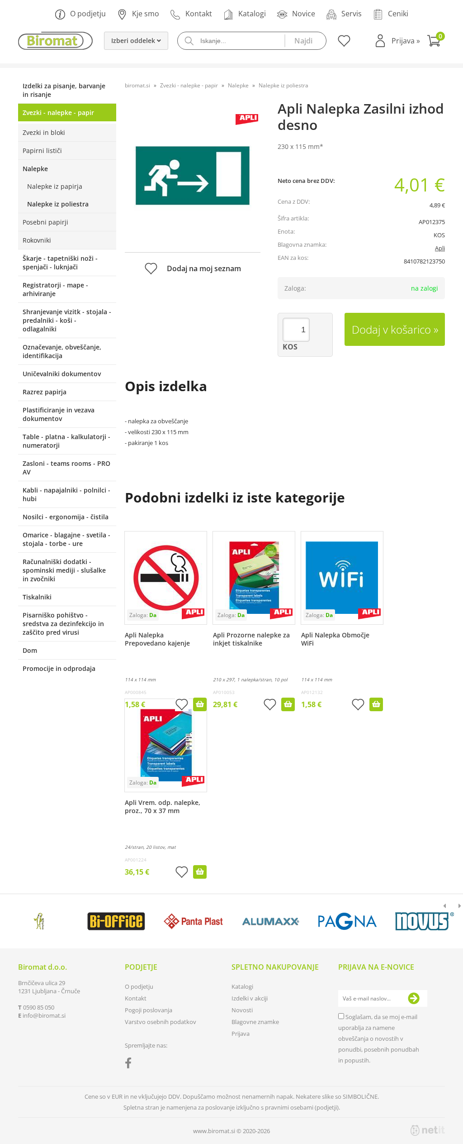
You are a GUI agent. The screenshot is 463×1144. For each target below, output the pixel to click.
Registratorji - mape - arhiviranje (55, 289)
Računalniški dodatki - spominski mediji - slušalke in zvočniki (64, 570)
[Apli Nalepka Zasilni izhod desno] (192, 175)
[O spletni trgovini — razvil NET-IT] (428, 1130)
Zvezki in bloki (44, 132)
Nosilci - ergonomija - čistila (66, 516)
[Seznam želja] (343, 44)
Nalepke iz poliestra (58, 204)
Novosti (242, 1010)
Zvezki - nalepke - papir (58, 112)
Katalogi (252, 14)
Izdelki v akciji (250, 998)
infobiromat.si (44, 1015)
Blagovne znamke (255, 1022)
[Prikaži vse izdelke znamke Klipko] (39, 921)
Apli (440, 248)
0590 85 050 (38, 1007)
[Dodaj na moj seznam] (182, 705)
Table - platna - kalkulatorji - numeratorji (66, 441)
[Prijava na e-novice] (413, 998)
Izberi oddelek (134, 40)
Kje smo (145, 14)
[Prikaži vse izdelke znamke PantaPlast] (193, 921)
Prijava (406, 41)
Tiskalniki (37, 597)
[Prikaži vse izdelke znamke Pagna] (347, 921)
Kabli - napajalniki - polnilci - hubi (66, 494)
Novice (303, 14)
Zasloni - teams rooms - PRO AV (66, 467)
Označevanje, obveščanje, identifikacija (62, 351)
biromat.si (137, 85)
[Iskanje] (305, 40)
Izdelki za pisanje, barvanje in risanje (64, 90)
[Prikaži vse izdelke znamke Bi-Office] (116, 921)
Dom (30, 650)
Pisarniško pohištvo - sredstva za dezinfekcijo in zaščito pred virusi (63, 624)
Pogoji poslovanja (148, 1010)
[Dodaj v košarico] (200, 704)
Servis (351, 14)
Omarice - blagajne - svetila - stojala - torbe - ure (66, 539)
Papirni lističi (42, 150)
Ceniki (398, 14)
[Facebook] (130, 1065)
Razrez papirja (44, 392)
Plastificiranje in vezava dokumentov (58, 414)
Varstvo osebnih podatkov (160, 1022)
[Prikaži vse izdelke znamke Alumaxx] (270, 921)
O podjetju (88, 14)
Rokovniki (37, 240)
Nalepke (35, 168)
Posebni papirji (45, 222)
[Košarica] (436, 42)
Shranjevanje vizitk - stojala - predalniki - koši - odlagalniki (67, 320)
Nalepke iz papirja (54, 186)
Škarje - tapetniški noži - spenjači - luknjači (60, 262)
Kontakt (198, 14)
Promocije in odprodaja (59, 668)
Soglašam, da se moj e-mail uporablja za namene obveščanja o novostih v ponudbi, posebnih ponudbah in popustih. (378, 1038)
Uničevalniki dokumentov (62, 373)
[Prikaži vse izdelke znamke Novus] (424, 921)
